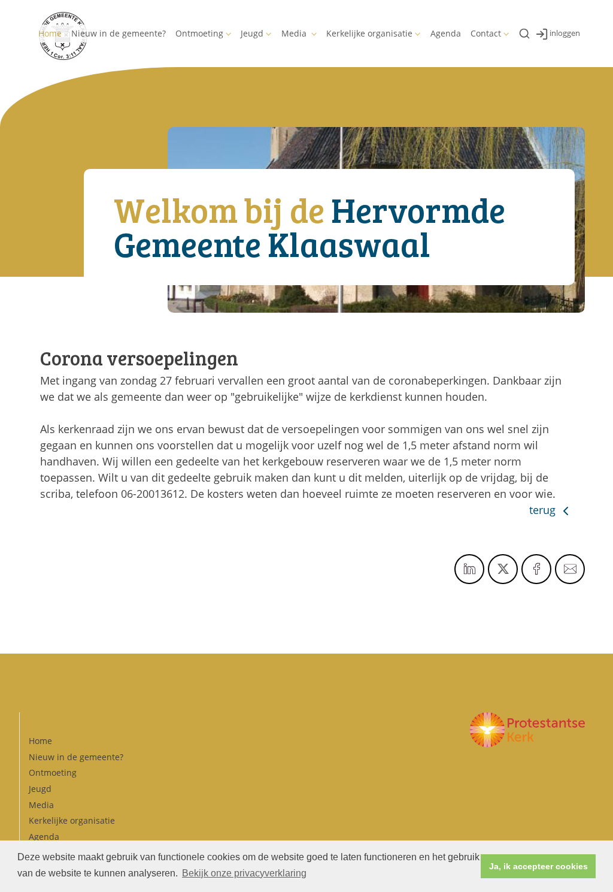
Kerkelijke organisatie (369, 33)
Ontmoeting (199, 33)
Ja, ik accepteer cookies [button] (538, 866)
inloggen (565, 33)
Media (295, 33)
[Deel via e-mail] (570, 569)
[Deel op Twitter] (503, 569)
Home (50, 33)
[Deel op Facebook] (536, 569)
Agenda (445, 33)
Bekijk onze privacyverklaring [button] (244, 873)
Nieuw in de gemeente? (118, 33)
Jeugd (252, 33)
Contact (486, 33)
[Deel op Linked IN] (469, 569)
